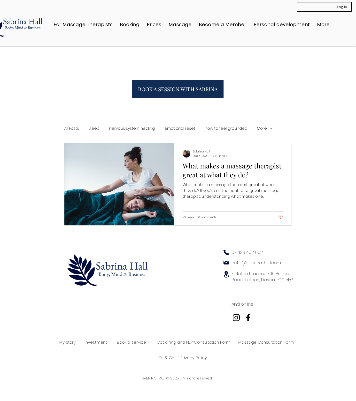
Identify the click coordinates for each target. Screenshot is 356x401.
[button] (180, 24)
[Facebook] (248, 317)
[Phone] (226, 252)
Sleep (94, 128)
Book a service (131, 342)
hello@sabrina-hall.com (256, 263)
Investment (96, 342)
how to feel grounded (226, 128)
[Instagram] (236, 317)
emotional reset (179, 128)
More (262, 128)
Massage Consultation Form (266, 342)
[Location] (226, 274)
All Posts (71, 128)
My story (67, 342)
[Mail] (226, 262)
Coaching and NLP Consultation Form (193, 342)
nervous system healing (132, 128)
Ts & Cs (166, 358)
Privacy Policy (193, 358)
